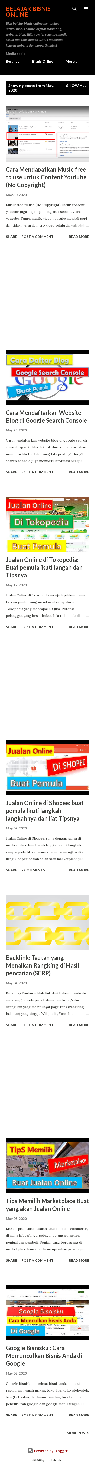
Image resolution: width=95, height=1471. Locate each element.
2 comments (33, 870)
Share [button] (11, 237)
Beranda (12, 61)
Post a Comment (37, 237)
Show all (76, 85)
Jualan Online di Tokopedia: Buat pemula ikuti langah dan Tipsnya (44, 567)
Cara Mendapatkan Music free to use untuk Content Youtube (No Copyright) (46, 177)
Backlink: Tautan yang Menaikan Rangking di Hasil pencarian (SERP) (42, 965)
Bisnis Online (42, 61)
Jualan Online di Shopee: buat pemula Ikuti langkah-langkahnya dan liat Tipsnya (45, 810)
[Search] (74, 9)
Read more (79, 237)
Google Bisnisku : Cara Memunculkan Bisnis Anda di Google (44, 1355)
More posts (78, 1433)
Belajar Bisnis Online (28, 11)
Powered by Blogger (50, 1450)
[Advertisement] (47, 295)
